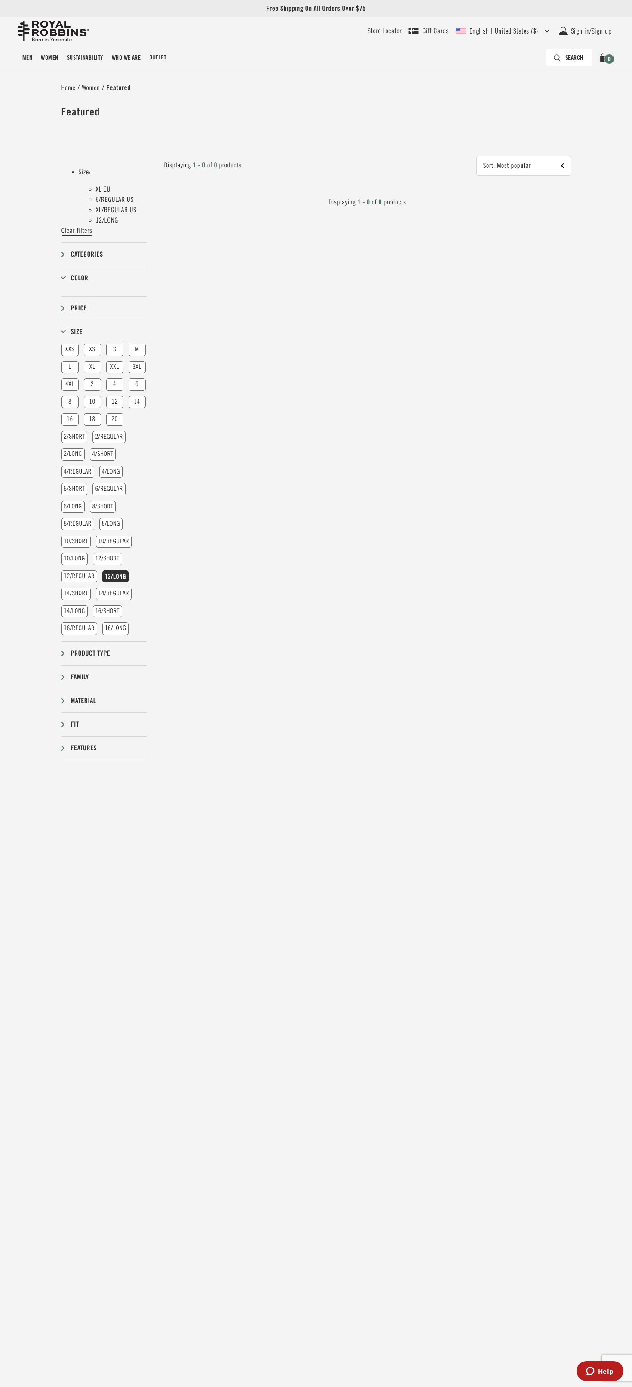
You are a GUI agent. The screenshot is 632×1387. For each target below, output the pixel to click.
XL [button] (92, 367)
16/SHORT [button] (107, 611)
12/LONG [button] (115, 576)
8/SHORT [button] (103, 506)
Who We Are (126, 57)
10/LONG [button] (74, 558)
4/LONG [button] (111, 471)
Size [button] (77, 332)
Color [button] (80, 278)
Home (68, 88)
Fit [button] (75, 724)
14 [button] (137, 402)
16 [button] (70, 419)
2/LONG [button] (73, 454)
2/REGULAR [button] (109, 436)
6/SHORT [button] (74, 488)
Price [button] (79, 308)
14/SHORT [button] (76, 593)
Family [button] (80, 677)
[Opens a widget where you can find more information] (599, 1372)
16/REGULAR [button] (79, 628)
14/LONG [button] (74, 611)
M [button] (137, 349)
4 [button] (114, 384)
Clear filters (76, 231)
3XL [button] (136, 367)
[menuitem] (27, 57)
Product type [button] (90, 653)
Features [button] (84, 748)
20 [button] (114, 419)
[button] (604, 57)
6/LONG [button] (73, 506)
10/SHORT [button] (76, 541)
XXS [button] (69, 349)
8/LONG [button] (111, 523)
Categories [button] (87, 254)
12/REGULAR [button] (79, 576)
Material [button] (83, 701)
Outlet (157, 57)
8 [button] (69, 402)
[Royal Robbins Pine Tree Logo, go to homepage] (53, 31)
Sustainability (85, 57)
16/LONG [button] (115, 628)
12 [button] (114, 402)
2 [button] (92, 384)
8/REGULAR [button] (78, 523)
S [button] (114, 349)
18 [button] (92, 419)
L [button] (69, 367)
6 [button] (136, 384)
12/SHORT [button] (107, 558)
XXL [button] (114, 367)
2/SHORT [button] (74, 436)
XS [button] (92, 349)
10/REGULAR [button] (113, 541)
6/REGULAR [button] (109, 488)
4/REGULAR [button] (78, 471)
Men (27, 57)
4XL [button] (69, 384)
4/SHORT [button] (103, 454)
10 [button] (92, 402)
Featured (119, 88)
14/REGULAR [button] (113, 593)
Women (49, 57)
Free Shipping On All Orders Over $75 (315, 8)
